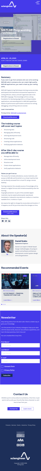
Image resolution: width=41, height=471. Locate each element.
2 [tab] (2, 304)
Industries (24, 425)
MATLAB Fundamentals (18, 113)
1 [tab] (1, 304)
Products (8, 425)
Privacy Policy (9, 370)
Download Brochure (10, 117)
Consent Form (9, 366)
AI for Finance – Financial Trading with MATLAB (13, 294)
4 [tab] (5, 304)
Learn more (27, 409)
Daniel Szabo (21, 241)
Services (13, 425)
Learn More (7, 300)
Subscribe (6, 375)
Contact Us (14, 409)
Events (18, 425)
